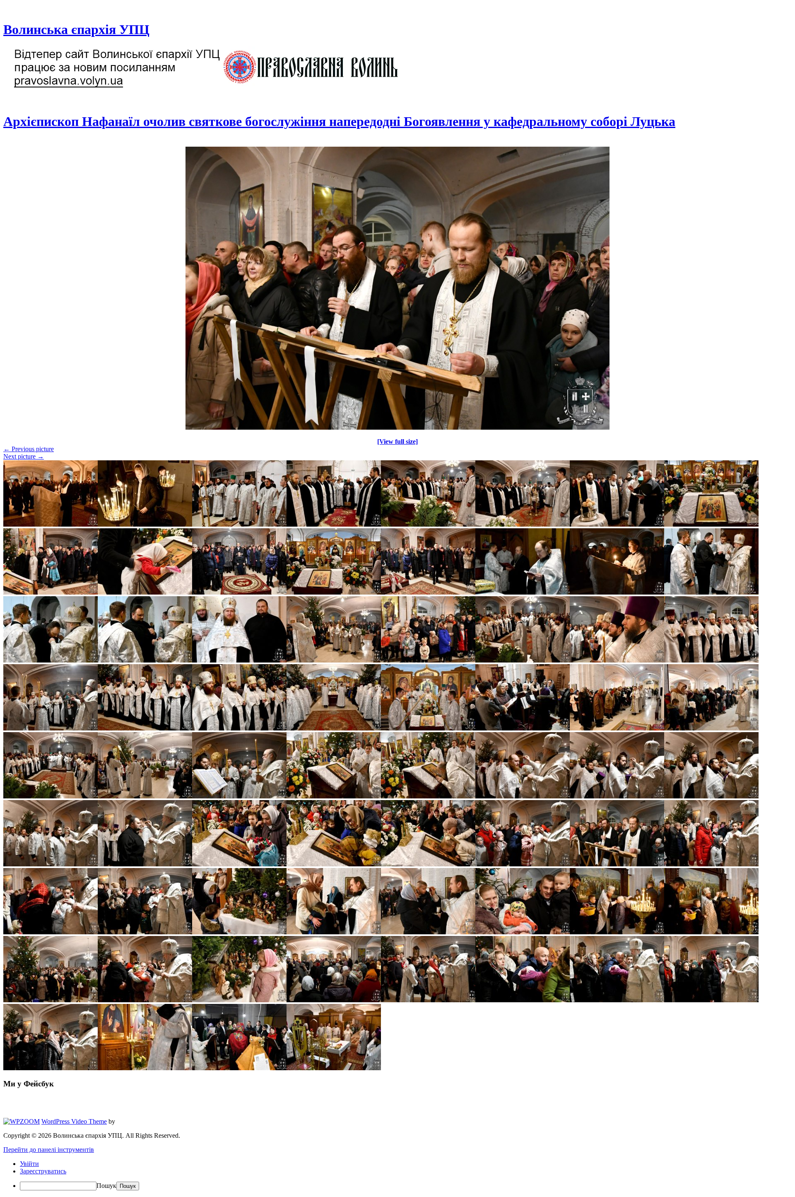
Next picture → (23, 456)
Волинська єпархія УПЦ (76, 29)
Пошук (106, 1185)
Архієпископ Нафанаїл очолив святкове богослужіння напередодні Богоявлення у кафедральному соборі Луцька (339, 121)
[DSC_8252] (398, 427)
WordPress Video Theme (74, 1121)
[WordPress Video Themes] (21, 1121)
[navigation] (397, 1175)
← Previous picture (28, 448)
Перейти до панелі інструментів (48, 1149)
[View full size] (397, 441)
